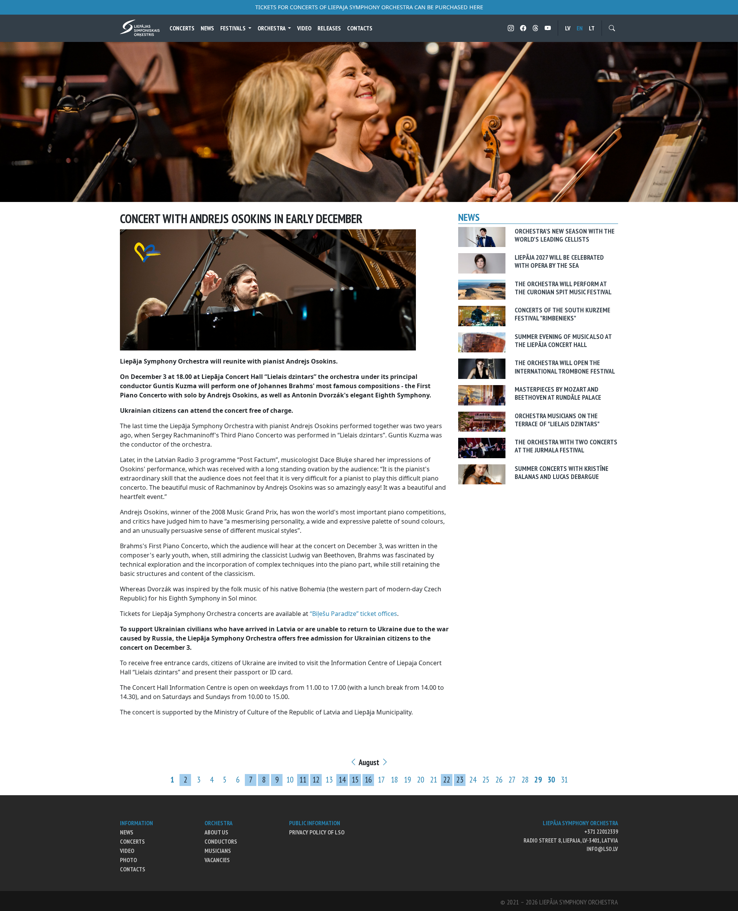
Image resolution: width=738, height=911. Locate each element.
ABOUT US (216, 832)
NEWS (126, 832)
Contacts (359, 28)
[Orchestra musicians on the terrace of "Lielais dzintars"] (481, 421)
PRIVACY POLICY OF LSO (316, 832)
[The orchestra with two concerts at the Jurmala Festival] (481, 447)
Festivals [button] (233, 28)
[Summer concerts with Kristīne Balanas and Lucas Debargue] (481, 473)
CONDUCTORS (220, 841)
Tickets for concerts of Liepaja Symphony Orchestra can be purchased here (369, 7)
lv (567, 28)
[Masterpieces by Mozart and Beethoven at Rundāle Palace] (481, 394)
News (207, 28)
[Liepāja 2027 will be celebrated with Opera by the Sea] (481, 263)
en (580, 28)
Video (304, 28)
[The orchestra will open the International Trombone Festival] (481, 368)
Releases (329, 28)
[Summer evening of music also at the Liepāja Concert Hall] (481, 341)
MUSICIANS (217, 850)
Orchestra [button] (272, 28)
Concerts (182, 28)
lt (592, 28)
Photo (128, 860)
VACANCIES (217, 860)
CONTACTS (132, 869)
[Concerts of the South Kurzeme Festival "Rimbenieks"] (481, 315)
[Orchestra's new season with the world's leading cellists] (481, 236)
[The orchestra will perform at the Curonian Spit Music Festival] (481, 289)
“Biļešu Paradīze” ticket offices (353, 613)
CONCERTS (132, 841)
